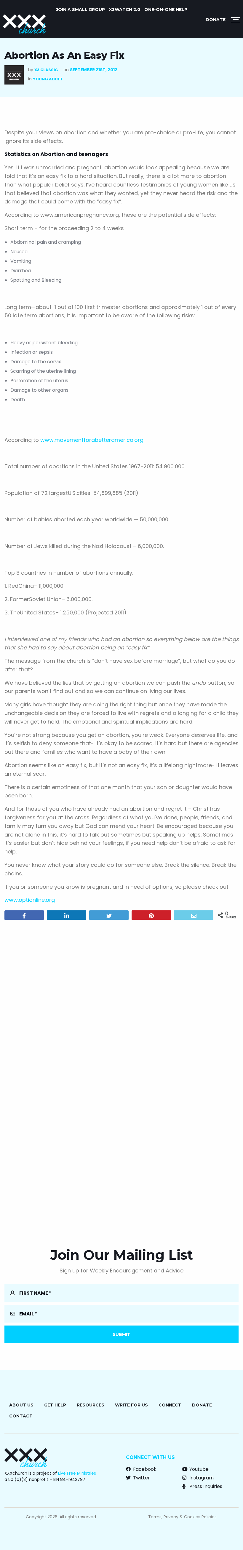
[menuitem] (80, 9)
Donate (216, 19)
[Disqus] (121, 1000)
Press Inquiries (205, 1486)
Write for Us (131, 1405)
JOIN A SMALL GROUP (80, 9)
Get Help (55, 1405)
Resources (90, 1405)
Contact (21, 1416)
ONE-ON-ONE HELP (165, 9)
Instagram (201, 1477)
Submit (121, 1334)
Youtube (198, 1469)
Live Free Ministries (77, 1473)
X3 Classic (46, 70)
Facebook (144, 1469)
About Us (21, 1405)
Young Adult (48, 79)
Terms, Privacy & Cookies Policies (182, 1517)
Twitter (141, 1477)
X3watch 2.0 (124, 9)
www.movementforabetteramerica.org (91, 440)
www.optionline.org (29, 900)
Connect (170, 1405)
